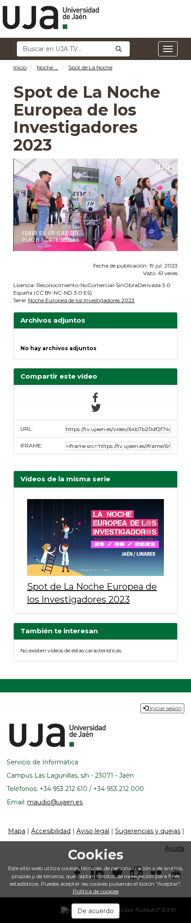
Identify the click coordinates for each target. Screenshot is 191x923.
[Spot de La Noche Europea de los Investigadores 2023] (95, 537)
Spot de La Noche (90, 67)
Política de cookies (96, 891)
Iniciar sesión (165, 708)
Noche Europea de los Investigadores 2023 (81, 300)
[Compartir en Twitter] (95, 407)
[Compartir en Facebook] (95, 396)
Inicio (20, 67)
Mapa (16, 831)
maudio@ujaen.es (55, 802)
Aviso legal (92, 831)
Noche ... (47, 67)
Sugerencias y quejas (147, 831)
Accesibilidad (51, 831)
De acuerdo (95, 911)
